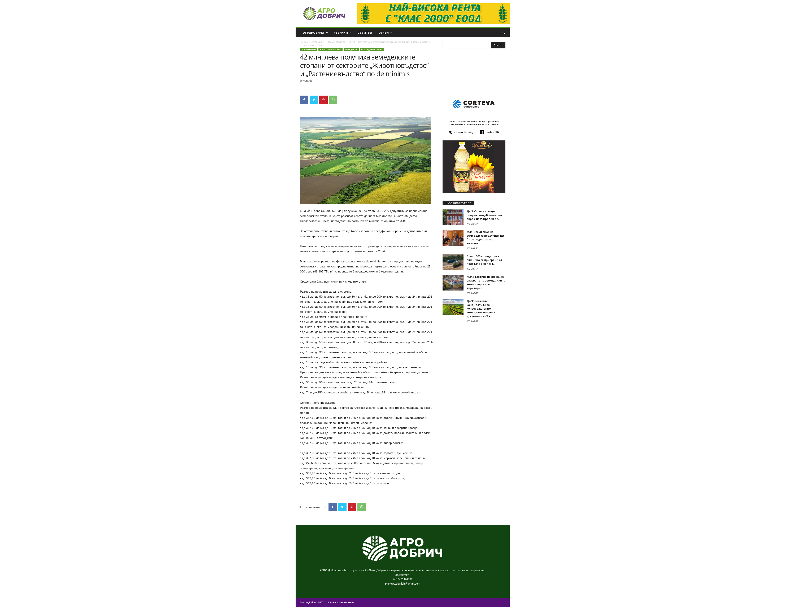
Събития (364, 33)
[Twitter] (314, 100)
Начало (304, 41)
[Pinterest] (323, 100)
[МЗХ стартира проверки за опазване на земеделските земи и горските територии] (453, 283)
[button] (503, 32)
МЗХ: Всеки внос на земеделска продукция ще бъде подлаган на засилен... (486, 237)
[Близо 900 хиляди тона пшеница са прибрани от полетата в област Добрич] (453, 262)
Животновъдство (336, 41)
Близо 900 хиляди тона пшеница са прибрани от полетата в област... (484, 260)
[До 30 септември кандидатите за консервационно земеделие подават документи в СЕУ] (453, 307)
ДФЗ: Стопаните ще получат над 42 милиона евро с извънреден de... (484, 215)
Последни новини (372, 49)
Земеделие (351, 49)
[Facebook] (304, 100)
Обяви (383, 33)
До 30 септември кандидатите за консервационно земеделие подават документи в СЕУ (481, 308)
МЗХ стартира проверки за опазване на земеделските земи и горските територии (486, 282)
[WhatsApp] (333, 100)
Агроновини (313, 33)
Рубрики (341, 33)
